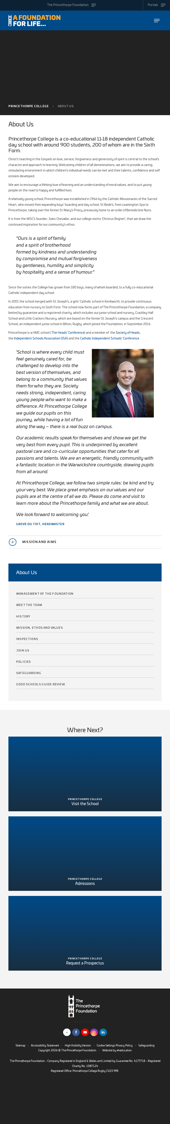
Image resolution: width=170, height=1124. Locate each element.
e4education (124, 1050)
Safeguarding (146, 1045)
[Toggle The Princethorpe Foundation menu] (157, 20)
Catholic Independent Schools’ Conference (109, 338)
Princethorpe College (28, 106)
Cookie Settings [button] (106, 1045)
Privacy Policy (124, 1045)
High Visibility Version (78, 1045)
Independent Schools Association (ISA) (41, 338)
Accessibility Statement (45, 1045)
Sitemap (20, 1045)
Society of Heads (128, 332)
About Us (66, 106)
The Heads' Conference (67, 332)
